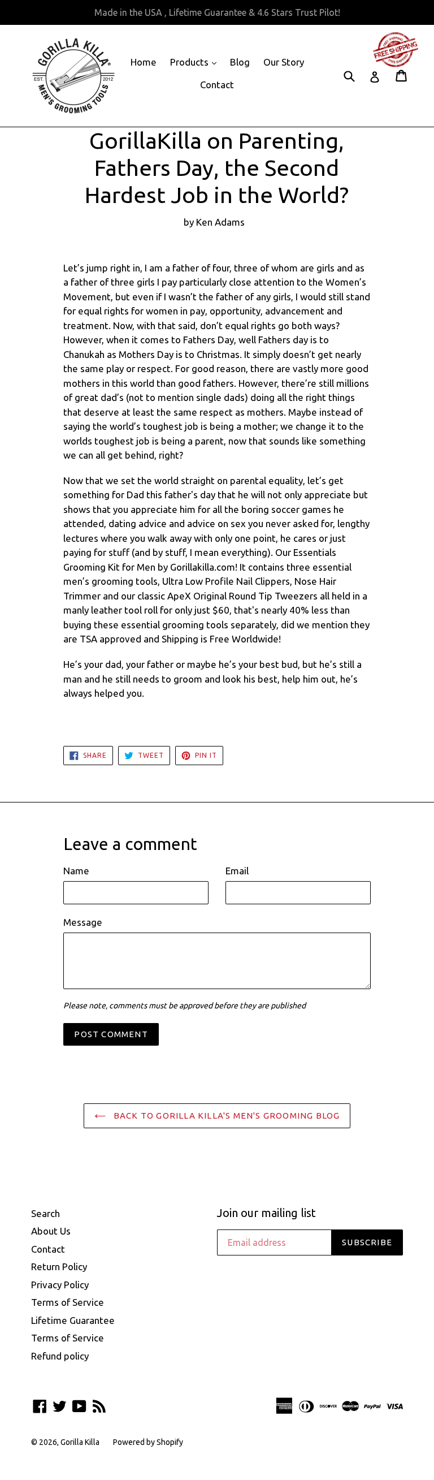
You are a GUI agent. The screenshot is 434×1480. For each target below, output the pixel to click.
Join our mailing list (266, 1212)
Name (76, 870)
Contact (217, 84)
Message (82, 922)
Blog (240, 62)
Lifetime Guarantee (73, 1320)
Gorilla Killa (79, 1442)
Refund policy (60, 1355)
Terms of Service (67, 1302)
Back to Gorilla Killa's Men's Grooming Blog (225, 1115)
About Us (51, 1231)
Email (237, 870)
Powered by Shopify (148, 1442)
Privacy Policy (60, 1284)
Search (45, 1213)
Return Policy (59, 1266)
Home (144, 62)
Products (196, 61)
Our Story (283, 62)
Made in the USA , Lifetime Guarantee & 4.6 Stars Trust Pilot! (217, 12)
